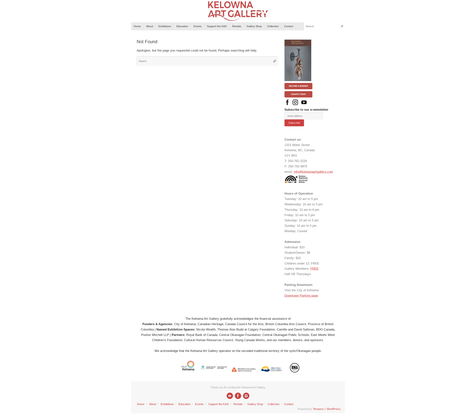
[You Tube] (230, 396)
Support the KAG (218, 404)
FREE (314, 268)
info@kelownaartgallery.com (313, 172)
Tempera (318, 408)
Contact (288, 404)
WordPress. (334, 408)
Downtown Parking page (301, 295)
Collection (273, 404)
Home (140, 404)
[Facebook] (238, 396)
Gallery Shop (255, 404)
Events (199, 404)
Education (184, 404)
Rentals (238, 404)
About (152, 404)
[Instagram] (246, 396)
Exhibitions (167, 404)
